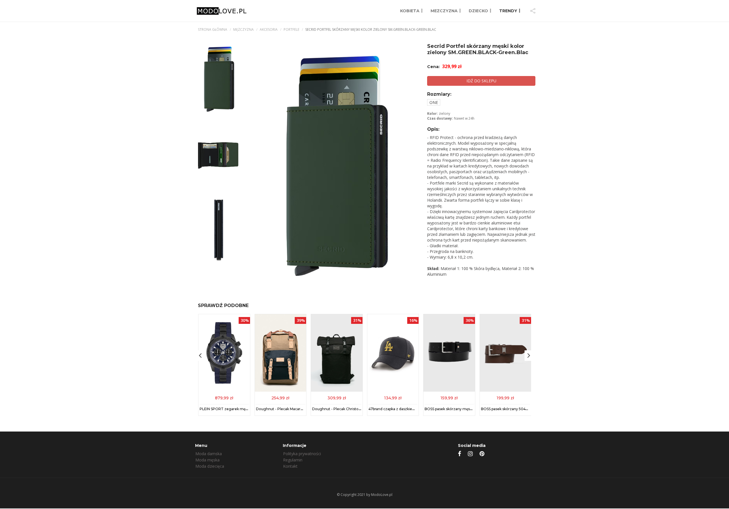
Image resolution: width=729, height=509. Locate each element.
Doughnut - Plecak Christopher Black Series (350, 409)
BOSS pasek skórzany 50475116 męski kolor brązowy (525, 409)
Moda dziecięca (209, 466)
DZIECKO (478, 10)
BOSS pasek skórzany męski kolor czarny (460, 409)
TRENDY (508, 10)
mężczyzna (243, 29)
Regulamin (292, 460)
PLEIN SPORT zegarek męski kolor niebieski (238, 409)
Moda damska (208, 453)
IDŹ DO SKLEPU (481, 80)
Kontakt (290, 466)
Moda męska (207, 460)
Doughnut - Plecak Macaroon (281, 409)
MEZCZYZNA (444, 10)
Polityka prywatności (302, 453)
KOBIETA (409, 10)
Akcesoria (269, 29)
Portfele (291, 29)
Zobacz (224, 397)
